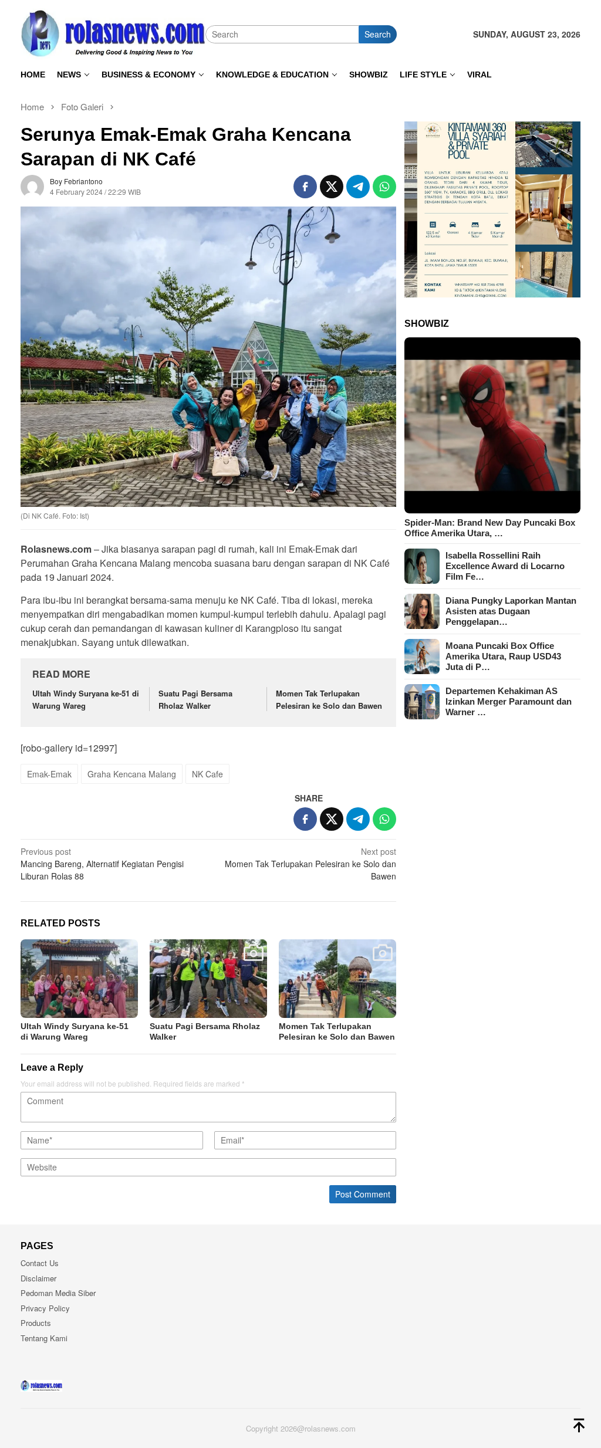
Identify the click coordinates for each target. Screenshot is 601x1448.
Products (36, 1322)
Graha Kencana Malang (131, 774)
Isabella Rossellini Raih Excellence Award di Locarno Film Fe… (505, 565)
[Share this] (305, 186)
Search (377, 34)
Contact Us (40, 1262)
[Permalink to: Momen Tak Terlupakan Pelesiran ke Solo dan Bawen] (337, 978)
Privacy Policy (45, 1308)
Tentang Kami (44, 1338)
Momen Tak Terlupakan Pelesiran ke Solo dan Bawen (329, 699)
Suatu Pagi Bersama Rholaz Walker (195, 699)
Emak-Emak (49, 774)
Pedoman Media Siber (58, 1292)
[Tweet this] (331, 186)
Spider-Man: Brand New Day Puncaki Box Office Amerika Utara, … (489, 527)
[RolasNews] (113, 33)
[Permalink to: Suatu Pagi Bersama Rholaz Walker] (208, 978)
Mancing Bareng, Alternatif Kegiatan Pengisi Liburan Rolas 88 (102, 863)
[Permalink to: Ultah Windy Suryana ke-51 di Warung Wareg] (79, 978)
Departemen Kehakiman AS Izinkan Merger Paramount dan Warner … (508, 701)
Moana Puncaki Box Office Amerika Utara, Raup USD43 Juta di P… (503, 656)
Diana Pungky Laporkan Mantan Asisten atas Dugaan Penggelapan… (510, 611)
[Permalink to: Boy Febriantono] (32, 185)
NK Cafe (207, 774)
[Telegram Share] (358, 186)
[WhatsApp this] (384, 186)
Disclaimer (38, 1278)
